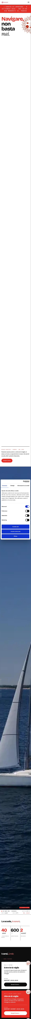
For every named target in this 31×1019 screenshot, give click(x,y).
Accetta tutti (15, 526)
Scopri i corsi (7, 460)
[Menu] (28, 2)
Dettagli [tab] (12, 485)
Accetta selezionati (15, 531)
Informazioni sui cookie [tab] (23, 485)
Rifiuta (15, 536)
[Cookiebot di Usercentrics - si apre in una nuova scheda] (23, 481)
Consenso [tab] (4, 485)
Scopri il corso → (15, 984)
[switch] (27, 511)
